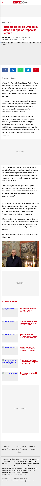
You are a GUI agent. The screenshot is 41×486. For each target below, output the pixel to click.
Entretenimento (14, 449)
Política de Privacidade (5, 480)
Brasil (31, 446)
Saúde (19, 452)
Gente (4, 449)
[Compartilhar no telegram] (28, 70)
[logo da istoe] (20, 2)
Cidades (24, 449)
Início (3, 23)
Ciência (33, 449)
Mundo (9, 23)
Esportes (16, 446)
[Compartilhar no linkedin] (13, 70)
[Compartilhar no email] (36, 70)
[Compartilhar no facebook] (5, 70)
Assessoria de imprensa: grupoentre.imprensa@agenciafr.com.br (24, 480)
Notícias (7, 446)
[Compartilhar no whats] (20, 70)
